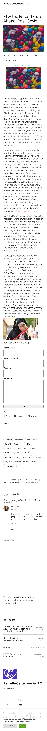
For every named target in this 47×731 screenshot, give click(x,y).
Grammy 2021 (9, 647)
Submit (23, 406)
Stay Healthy (27, 457)
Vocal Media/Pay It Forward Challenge (12, 481)
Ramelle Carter (16, 55)
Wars (18, 466)
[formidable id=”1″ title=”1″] (16, 342)
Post (33, 448)
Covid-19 (8, 444)
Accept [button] (22, 726)
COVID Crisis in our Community (34, 481)
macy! (13, 509)
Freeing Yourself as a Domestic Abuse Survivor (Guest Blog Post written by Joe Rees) (18, 628)
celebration (19, 439)
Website (7, 368)
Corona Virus (30, 439)
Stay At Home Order (12, 457)
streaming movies (21, 462)
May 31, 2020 (15, 507)
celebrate (8, 439)
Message (7, 378)
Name (10, 347)
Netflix (26, 448)
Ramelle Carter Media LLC (15, 3)
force (16, 444)
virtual (33, 462)
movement (8, 448)
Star (17, 453)
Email (10, 357)
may (22, 444)
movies (18, 448)
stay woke (8, 462)
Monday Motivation (30, 55)
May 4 (29, 444)
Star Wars (25, 453)
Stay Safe (38, 457)
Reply (13, 529)
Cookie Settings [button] (10, 726)
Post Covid (8, 453)
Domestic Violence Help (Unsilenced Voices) (14, 639)
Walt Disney (9, 466)
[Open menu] (42, 3)
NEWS (40, 55)
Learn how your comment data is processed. (20, 602)
